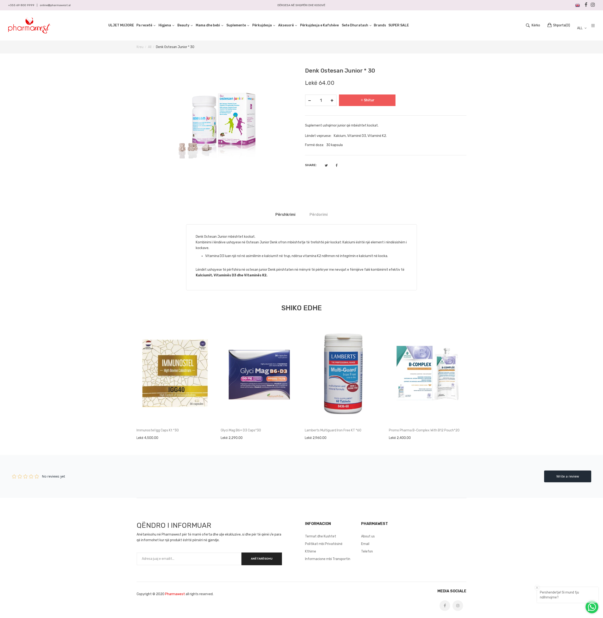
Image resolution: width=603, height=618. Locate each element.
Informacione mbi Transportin (327, 559)
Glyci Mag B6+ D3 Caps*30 (241, 430)
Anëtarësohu (262, 558)
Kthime (310, 551)
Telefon (367, 551)
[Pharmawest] (29, 25)
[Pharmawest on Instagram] (457, 605)
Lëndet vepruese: (318, 136)
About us (368, 536)
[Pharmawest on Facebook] (445, 605)
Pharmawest (175, 594)
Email (365, 544)
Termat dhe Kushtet (320, 536)
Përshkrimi (285, 214)
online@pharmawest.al (55, 5)
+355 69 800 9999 (21, 5)
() (561, 25)
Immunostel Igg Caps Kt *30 (157, 430)
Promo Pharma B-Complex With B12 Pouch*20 (424, 430)
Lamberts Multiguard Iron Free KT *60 (333, 430)
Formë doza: (314, 145)
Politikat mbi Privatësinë (323, 544)
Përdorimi (319, 214)
